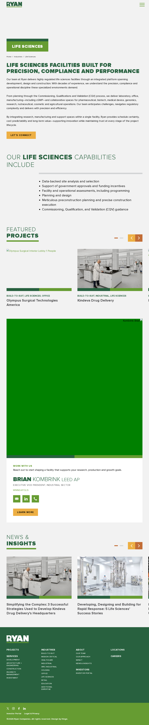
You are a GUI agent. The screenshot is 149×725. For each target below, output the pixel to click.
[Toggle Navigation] (142, 4)
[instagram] (13, 708)
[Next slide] (138, 238)
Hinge (64, 719)
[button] (116, 545)
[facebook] (19, 708)
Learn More (25, 512)
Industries (18, 57)
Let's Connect (21, 135)
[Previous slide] (131, 238)
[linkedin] (24, 708)
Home (9, 57)
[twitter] (8, 708)
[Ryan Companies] (14, 4)
